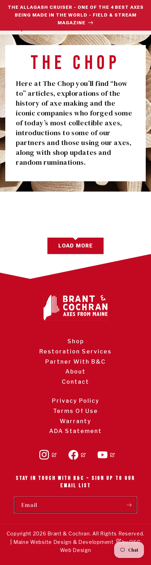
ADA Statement (75, 431)
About (75, 371)
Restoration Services (75, 351)
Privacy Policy (75, 400)
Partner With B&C (75, 361)
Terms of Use (75, 411)
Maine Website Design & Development (63, 542)
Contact (75, 381)
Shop (75, 341)
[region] (75, 15)
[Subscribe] (129, 505)
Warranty (75, 421)
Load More (75, 246)
